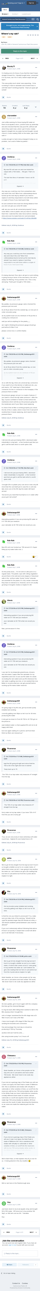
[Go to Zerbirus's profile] (4, 158)
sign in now (12, 1245)
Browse (4, 14)
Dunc (5, 42)
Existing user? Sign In (16, 3)
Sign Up (31, 3)
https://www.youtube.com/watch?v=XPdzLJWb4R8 (19, 218)
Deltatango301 (29, 354)
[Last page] (37, 58)
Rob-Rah (26, 165)
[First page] (2, 58)
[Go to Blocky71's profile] (4, 68)
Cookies (25, 1283)
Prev (7, 58)
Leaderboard (26, 14)
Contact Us (16, 1283)
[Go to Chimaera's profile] (4, 1057)
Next (33, 58)
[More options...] (36, 67)
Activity (14, 14)
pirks (26, 956)
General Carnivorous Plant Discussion (25, 44)
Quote (9, 97)
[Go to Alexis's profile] (4, 602)
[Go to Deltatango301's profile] (4, 299)
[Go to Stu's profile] (4, 893)
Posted (13, 69)
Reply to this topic (20, 51)
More (5, 9)
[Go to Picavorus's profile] (4, 750)
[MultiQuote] (3, 97)
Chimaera (28, 1130)
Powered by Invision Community (20, 1288)
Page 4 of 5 (20, 58)
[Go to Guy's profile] (4, 1203)
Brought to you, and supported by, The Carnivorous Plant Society (20, 26)
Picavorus (27, 800)
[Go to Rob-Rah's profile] (4, 242)
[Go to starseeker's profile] (4, 117)
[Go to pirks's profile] (4, 859)
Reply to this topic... (13, 1253)
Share (10, 1264)
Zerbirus (27, 249)
